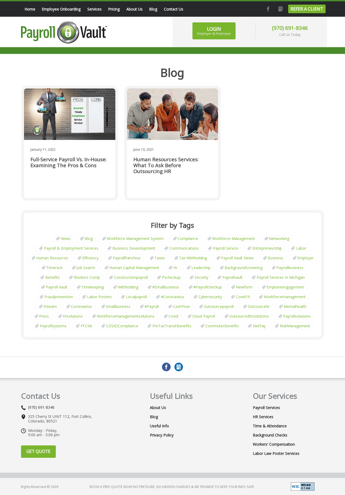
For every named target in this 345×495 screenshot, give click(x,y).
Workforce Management (233, 238)
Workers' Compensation (274, 444)
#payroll (151, 306)
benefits (52, 277)
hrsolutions (73, 316)
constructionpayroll (131, 277)
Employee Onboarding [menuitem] (61, 9)
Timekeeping (92, 287)
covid (173, 316)
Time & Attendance (270, 426)
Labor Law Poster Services (276, 453)
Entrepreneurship (267, 248)
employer (305, 257)
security (201, 277)
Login (214, 31)
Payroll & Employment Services (71, 248)
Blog (89, 238)
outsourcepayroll (219, 306)
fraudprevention (58, 296)
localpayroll (136, 296)
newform (244, 287)
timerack (54, 267)
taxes (159, 257)
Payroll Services (266, 408)
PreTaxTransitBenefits (171, 325)
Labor (301, 248)
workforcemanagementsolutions (125, 316)
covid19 (243, 296)
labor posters (99, 296)
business (275, 257)
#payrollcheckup (207, 287)
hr (175, 267)
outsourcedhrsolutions (249, 316)
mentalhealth (295, 306)
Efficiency (90, 257)
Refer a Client (307, 9)
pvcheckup (171, 277)
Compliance (188, 238)
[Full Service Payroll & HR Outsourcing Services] (64, 32)
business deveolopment (133, 248)
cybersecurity (210, 296)
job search (86, 267)
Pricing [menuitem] (114, 9)
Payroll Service (225, 248)
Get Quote (38, 451)
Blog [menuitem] (153, 9)
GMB (280, 9)
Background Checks (270, 435)
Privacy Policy (162, 435)
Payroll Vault (56, 287)
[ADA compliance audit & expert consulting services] (303, 486)
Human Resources (52, 257)
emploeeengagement (285, 287)
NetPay (259, 325)
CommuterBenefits (222, 325)
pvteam (50, 306)
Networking (279, 238)
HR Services (263, 417)
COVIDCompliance (122, 325)
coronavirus (81, 306)
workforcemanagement (285, 296)
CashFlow (181, 306)
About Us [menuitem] (134, 9)
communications (184, 248)
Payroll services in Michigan (281, 277)
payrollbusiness (290, 267)
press (44, 316)
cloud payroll (203, 316)
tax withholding (193, 257)
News (66, 238)
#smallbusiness (165, 287)
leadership (201, 267)
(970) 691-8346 (290, 28)
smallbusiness (118, 306)
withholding (128, 287)
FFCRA (86, 325)
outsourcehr (259, 306)
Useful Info (159, 426)
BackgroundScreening (244, 267)
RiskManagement (295, 325)
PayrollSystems (53, 325)
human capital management (134, 267)
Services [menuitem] (94, 9)
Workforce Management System (135, 238)
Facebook (267, 9)
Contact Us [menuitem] (173, 9)
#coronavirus (172, 296)
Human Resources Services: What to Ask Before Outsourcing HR (166, 165)
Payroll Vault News (237, 257)
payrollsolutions (297, 316)
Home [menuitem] (30, 9)
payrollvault (232, 277)
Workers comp (87, 277)
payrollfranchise (126, 257)
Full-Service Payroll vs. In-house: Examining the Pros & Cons (68, 162)
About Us (158, 408)
